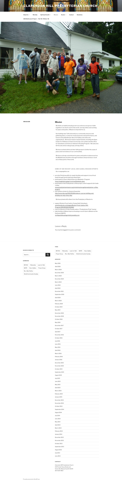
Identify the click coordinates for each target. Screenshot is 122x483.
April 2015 (57, 387)
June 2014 (58, 418)
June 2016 (58, 344)
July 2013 (57, 453)
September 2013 (59, 446)
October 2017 (58, 328)
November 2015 (59, 366)
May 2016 (57, 347)
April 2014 (57, 425)
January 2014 (58, 434)
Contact (71, 14)
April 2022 (57, 288)
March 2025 (58, 275)
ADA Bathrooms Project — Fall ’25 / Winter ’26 (36, 19)
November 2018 (59, 316)
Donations (79, 14)
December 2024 (59, 279)
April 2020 (58, 297)
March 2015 (58, 390)
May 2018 (57, 322)
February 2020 (59, 303)
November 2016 (59, 334)
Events (63, 14)
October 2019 (58, 307)
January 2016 (58, 359)
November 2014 (59, 403)
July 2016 (57, 341)
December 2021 (59, 291)
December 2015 (59, 362)
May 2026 (57, 263)
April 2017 (57, 331)
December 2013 (59, 437)
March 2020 (58, 300)
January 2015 (58, 397)
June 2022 (58, 285)
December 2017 (59, 325)
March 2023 (58, 282)
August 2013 (58, 449)
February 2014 (59, 431)
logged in (66, 230)
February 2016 (59, 356)
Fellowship (33, 265)
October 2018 (58, 319)
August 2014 (58, 412)
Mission (56, 14)
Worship (35, 14)
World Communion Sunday (31, 274)
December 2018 (59, 313)
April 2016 (57, 350)
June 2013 (58, 456)
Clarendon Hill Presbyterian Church (60, 6)
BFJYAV (26, 265)
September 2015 (59, 372)
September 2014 (59, 409)
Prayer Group (41, 268)
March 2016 (58, 353)
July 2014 (57, 415)
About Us (25, 14)
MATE (25, 268)
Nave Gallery (32, 268)
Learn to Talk (41, 265)
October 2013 (58, 443)
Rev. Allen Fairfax (28, 271)
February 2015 (59, 394)
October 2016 (58, 338)
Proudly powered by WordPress (31, 479)
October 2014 (58, 406)
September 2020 (59, 294)
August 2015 (58, 375)
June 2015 (58, 381)
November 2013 (59, 440)
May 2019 (57, 310)
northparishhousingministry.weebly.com (67, 215)
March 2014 (58, 428)
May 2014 (57, 421)
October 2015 (58, 369)
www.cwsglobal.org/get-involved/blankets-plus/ (70, 181)
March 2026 (58, 269)
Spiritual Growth (44, 14)
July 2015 (57, 378)
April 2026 (58, 266)
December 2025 (59, 272)
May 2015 (57, 384)
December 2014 (59, 400)
